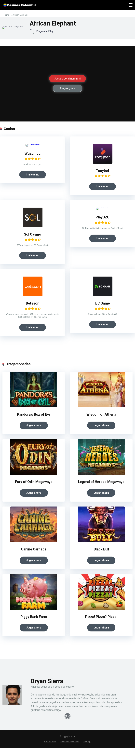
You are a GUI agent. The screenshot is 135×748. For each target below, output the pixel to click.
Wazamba (32, 153)
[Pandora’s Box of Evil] (33, 406)
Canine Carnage (33, 549)
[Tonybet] (102, 162)
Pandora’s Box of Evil (34, 414)
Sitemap (87, 741)
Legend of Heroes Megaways (101, 482)
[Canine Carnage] (33, 541)
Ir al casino (32, 174)
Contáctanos (50, 741)
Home (6, 15)
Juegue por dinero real (67, 78)
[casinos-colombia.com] (19, 4)
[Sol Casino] (32, 226)
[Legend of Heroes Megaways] (101, 473)
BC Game (102, 303)
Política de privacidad (70, 741)
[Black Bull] (101, 541)
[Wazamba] (33, 143)
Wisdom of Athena (101, 414)
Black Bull (101, 549)
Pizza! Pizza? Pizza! (101, 617)
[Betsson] (32, 295)
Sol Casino (32, 234)
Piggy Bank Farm (33, 617)
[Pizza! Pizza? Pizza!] (101, 608)
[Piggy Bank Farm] (33, 608)
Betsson (32, 303)
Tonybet (102, 171)
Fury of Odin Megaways (34, 482)
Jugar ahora (33, 425)
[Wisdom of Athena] (101, 406)
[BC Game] (102, 295)
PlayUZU (102, 217)
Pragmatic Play (44, 31)
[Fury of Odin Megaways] (33, 473)
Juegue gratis (67, 88)
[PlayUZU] (102, 207)
